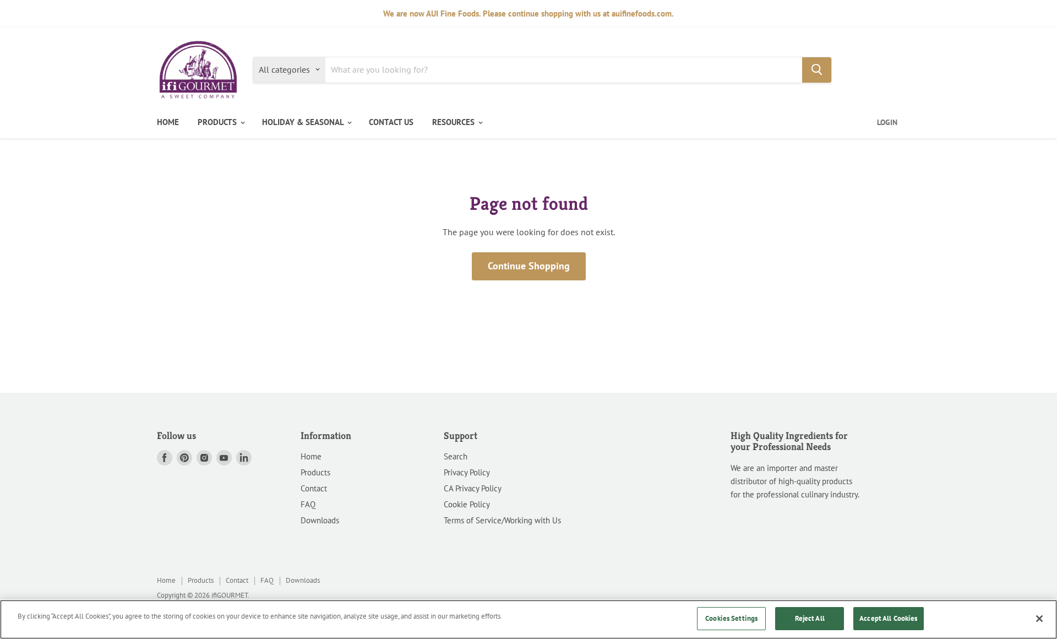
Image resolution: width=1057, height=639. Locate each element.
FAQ (308, 504)
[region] (528, 619)
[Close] (1039, 618)
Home (311, 456)
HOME (168, 122)
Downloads (320, 520)
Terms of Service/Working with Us (502, 520)
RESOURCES (454, 122)
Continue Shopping (529, 265)
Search (455, 456)
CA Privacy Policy (473, 488)
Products (315, 472)
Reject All (810, 618)
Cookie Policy (467, 504)
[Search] (816, 69)
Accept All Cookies (888, 618)
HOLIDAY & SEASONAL (304, 122)
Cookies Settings (731, 618)
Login (887, 122)
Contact (314, 488)
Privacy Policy (467, 472)
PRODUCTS (218, 122)
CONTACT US (391, 122)
